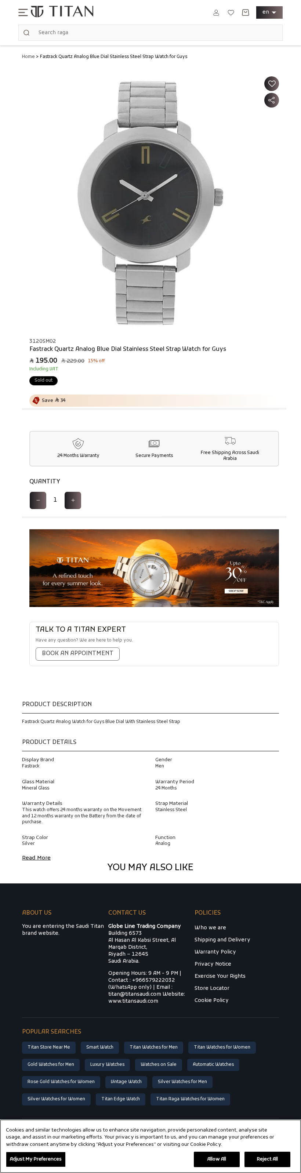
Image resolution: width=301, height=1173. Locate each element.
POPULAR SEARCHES (51, 1032)
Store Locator (212, 988)
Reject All (267, 1159)
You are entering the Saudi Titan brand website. (63, 930)
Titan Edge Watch (120, 1099)
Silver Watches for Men (182, 1082)
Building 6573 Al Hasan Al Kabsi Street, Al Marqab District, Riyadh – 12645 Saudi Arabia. (144, 944)
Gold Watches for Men (51, 1065)
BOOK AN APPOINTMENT (77, 653)
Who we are (210, 928)
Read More (36, 858)
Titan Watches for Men (154, 1047)
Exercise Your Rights (220, 976)
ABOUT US (36, 913)
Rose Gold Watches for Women (61, 1082)
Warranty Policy (215, 952)
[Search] (26, 32)
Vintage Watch (126, 1082)
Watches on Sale (159, 1065)
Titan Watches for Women (222, 1047)
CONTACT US (127, 913)
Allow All (216, 1159)
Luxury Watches (107, 1065)
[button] (23, 12)
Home (28, 57)
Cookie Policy (212, 1000)
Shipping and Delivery (222, 940)
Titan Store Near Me (49, 1047)
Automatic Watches (213, 1065)
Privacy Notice (213, 964)
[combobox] (150, 33)
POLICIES (208, 913)
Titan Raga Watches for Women (190, 1099)
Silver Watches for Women (56, 1099)
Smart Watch (99, 1047)
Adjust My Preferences (36, 1159)
